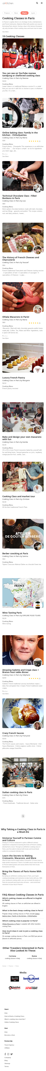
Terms (6, 1066)
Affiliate (7, 1048)
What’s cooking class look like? (14, 1019)
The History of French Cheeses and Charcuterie (20, 258)
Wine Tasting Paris (12, 612)
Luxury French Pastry (13, 377)
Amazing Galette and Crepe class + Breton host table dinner (20, 671)
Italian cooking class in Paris (17, 792)
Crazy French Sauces (13, 733)
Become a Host (9, 1035)
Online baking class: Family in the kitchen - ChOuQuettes (20, 133)
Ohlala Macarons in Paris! (15, 316)
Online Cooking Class (11, 1022)
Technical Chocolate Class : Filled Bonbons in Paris (19, 197)
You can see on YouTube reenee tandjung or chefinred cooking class (21, 74)
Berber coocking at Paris (15, 553)
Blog (6, 1060)
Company (7, 1057)
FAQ (5, 1013)
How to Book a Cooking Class (14, 1016)
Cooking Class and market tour (18, 496)
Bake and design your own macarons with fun (21, 438)
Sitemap (7, 1063)
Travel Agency (9, 1045)
